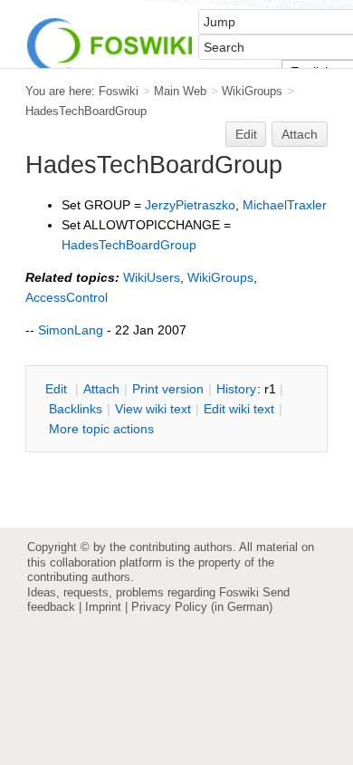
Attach (299, 134)
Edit (246, 134)
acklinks (75, 409)
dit (58, 389)
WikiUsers (151, 277)
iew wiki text (153, 409)
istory (236, 389)
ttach (101, 389)
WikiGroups (252, 91)
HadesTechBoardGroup (86, 111)
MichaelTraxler (285, 205)
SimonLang (70, 330)
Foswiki (118, 91)
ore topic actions (101, 428)
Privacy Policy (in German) (201, 607)
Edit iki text (239, 409)
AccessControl (66, 297)
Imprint (103, 607)
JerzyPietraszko (190, 205)
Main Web (180, 91)
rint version (168, 389)
